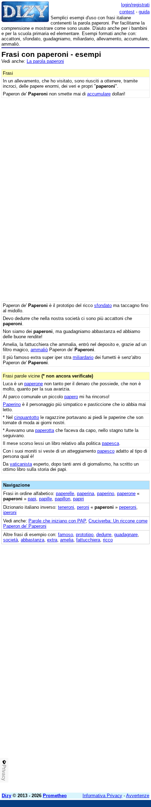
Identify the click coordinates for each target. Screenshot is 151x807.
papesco (105, 451)
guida (144, 11)
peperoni (127, 507)
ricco (108, 539)
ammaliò (39, 349)
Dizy (6, 795)
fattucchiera (88, 539)
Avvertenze (137, 795)
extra (52, 539)
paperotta (44, 430)
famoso (65, 534)
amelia (66, 539)
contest (126, 11)
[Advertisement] (75, 711)
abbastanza (32, 539)
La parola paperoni (45, 61)
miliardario (83, 357)
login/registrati (135, 4)
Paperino (12, 404)
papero (71, 396)
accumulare (99, 93)
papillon (62, 498)
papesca (110, 443)
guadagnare (126, 534)
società (10, 539)
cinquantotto (26, 417)
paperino (105, 493)
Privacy (4, 773)
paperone (33, 383)
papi (32, 498)
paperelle (65, 493)
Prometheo (55, 795)
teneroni (66, 507)
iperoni (10, 512)
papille (45, 498)
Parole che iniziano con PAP (57, 520)
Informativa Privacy (102, 795)
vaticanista (21, 464)
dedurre (103, 534)
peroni (83, 507)
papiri (78, 498)
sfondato (103, 305)
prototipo (84, 534)
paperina (85, 493)
